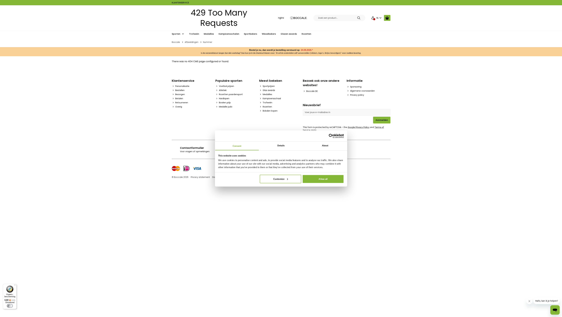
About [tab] (325, 145)
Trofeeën (194, 33)
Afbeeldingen (191, 42)
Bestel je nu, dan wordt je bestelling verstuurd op (274, 50)
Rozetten (306, 33)
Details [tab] (281, 145)
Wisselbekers (269, 33)
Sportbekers (250, 33)
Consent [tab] (237, 146)
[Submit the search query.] (359, 18)
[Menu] (15, 286)
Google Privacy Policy (358, 127)
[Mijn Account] (373, 18)
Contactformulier (192, 148)
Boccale (176, 42)
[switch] (10, 306)
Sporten (176, 33)
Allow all (323, 179)
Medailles (209, 33)
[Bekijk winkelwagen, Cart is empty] (387, 18)
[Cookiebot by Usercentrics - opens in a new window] (331, 136)
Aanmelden (382, 120)
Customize (278, 179)
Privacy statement (200, 177)
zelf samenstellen (302, 53)
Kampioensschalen (229, 33)
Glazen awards (289, 33)
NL (377, 17)
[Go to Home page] (299, 18)
